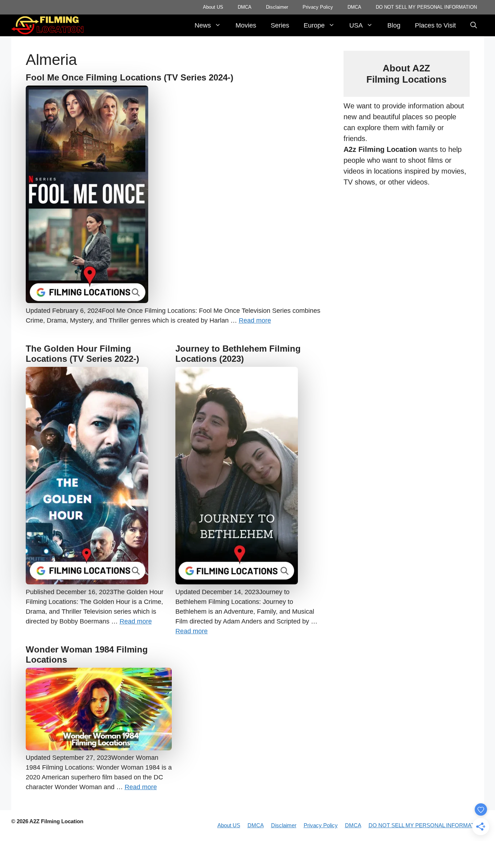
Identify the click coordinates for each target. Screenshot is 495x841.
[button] (473, 25)
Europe (314, 25)
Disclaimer (277, 7)
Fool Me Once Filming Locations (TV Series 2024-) (129, 77)
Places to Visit (435, 25)
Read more (255, 320)
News (203, 25)
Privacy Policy (318, 7)
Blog (393, 25)
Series (280, 25)
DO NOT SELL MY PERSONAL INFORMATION (426, 7)
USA (356, 25)
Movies (246, 25)
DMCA (244, 7)
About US (213, 7)
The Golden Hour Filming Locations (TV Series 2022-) (82, 354)
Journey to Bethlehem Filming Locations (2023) (238, 354)
